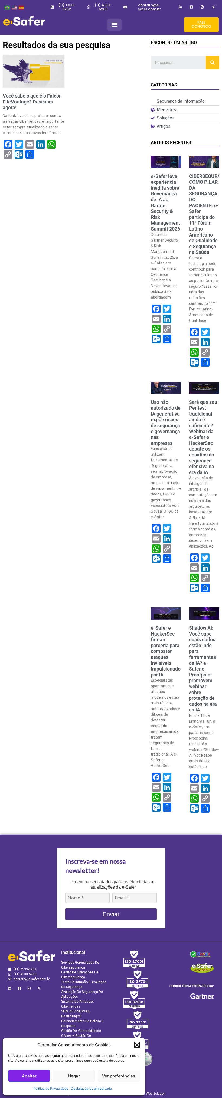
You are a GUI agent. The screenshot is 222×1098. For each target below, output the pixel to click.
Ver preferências (118, 1075)
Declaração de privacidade (91, 1088)
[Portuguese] (6, 7)
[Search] (212, 62)
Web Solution (155, 1094)
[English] (13, 7)
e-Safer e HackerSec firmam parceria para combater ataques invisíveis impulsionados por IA (167, 651)
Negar (74, 1075)
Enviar (111, 914)
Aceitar (29, 1075)
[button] (137, 1045)
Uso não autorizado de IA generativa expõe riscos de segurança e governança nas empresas (166, 422)
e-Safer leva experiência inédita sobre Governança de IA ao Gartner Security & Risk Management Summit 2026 (165, 202)
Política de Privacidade (50, 1088)
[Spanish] (20, 7)
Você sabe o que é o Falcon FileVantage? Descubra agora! (32, 101)
